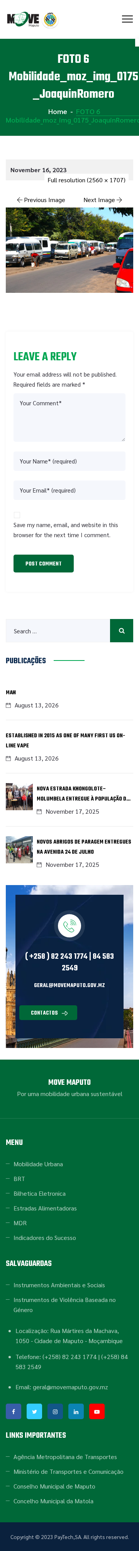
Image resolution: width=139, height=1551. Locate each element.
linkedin (76, 1411)
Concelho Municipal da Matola (53, 1501)
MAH (11, 692)
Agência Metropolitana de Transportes (65, 1456)
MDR (20, 1223)
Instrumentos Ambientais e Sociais (59, 1285)
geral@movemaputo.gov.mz (69, 985)
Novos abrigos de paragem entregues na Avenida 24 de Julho (84, 847)
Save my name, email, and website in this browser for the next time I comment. (66, 529)
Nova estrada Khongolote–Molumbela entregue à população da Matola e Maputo (83, 794)
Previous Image (44, 199)
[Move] (34, 19)
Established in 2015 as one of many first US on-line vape (65, 740)
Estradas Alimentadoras (45, 1208)
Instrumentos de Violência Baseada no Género (65, 1304)
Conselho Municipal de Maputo (54, 1486)
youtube (97, 1411)
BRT (19, 1178)
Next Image (99, 199)
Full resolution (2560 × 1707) (86, 180)
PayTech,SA (67, 1536)
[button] (48, 1012)
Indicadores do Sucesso (45, 1237)
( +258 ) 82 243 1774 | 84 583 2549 (69, 962)
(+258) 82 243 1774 (69, 1356)
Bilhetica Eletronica (40, 1193)
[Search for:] (69, 630)
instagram (55, 1411)
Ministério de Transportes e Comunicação (69, 1471)
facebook (13, 1411)
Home (57, 111)
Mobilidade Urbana (38, 1164)
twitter (34, 1411)
